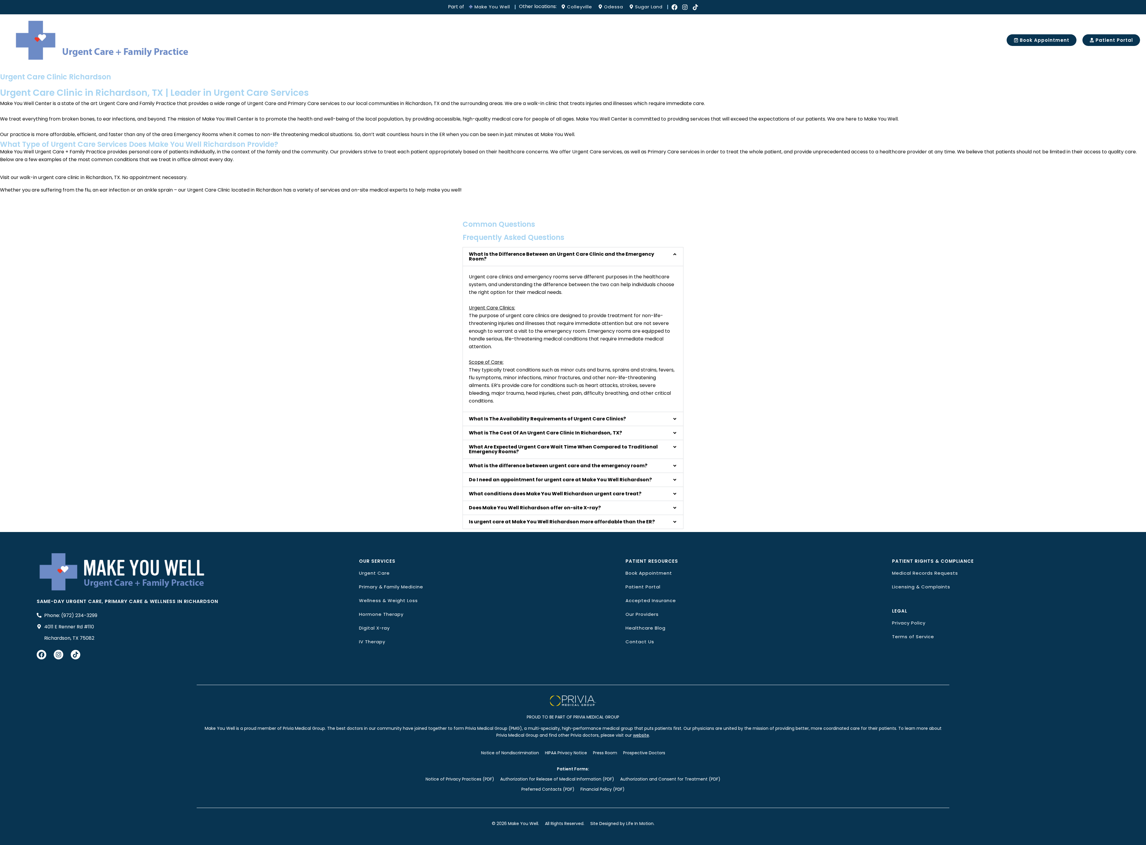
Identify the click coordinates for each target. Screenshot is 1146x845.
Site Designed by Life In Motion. (622, 824)
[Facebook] (674, 7)
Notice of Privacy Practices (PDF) (460, 779)
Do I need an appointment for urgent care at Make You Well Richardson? (560, 479)
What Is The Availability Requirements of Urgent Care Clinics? (547, 418)
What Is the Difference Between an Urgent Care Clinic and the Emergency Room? (561, 256)
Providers (463, 39)
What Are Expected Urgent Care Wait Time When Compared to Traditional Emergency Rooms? (563, 449)
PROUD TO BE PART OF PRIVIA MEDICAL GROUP (573, 717)
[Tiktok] (695, 7)
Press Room (605, 753)
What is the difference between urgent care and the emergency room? (558, 465)
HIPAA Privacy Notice (566, 753)
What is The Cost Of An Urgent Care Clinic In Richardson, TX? (545, 432)
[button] (573, 256)
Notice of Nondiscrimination (510, 753)
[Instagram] (685, 7)
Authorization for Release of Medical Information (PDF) (557, 779)
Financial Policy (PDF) (602, 789)
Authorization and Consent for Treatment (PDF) (670, 779)
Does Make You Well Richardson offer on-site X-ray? (535, 507)
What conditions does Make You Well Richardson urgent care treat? (555, 493)
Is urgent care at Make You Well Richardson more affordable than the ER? (562, 521)
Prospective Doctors (644, 753)
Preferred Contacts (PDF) (547, 789)
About (428, 39)
